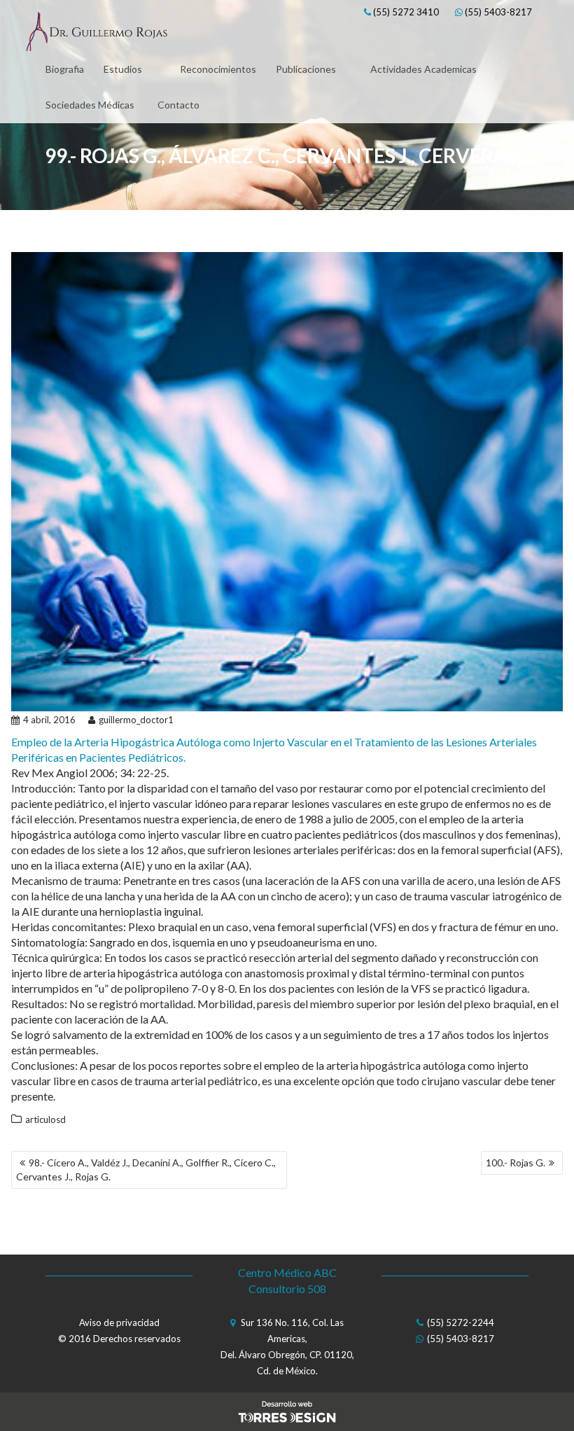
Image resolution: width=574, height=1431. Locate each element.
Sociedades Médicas (90, 105)
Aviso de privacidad (119, 1322)
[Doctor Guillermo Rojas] (96, 33)
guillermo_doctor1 (136, 719)
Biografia (65, 69)
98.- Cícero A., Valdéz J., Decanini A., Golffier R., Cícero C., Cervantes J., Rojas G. (146, 1169)
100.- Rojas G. (515, 1162)
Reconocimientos (218, 69)
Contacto (179, 105)
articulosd (45, 1119)
